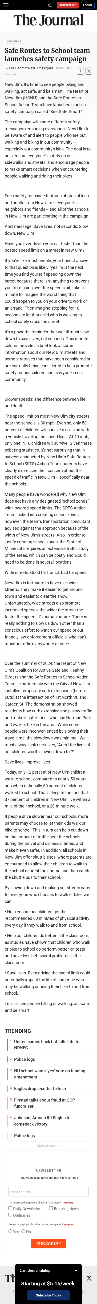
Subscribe (68, 5)
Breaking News (66, 1209)
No (28, 1232)
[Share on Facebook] (80, 71)
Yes (16, 1232)
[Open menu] (6, 5)
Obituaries (21, 1215)
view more (47, 1146)
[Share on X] (89, 71)
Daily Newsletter (26, 1209)
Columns (14, 41)
